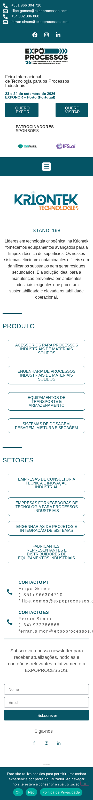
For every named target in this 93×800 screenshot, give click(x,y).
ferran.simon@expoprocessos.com (39, 21)
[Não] (84, 783)
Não (31, 792)
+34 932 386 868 (25, 16)
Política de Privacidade (61, 792)
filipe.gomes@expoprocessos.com (39, 11)
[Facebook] (35, 35)
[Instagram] (46, 35)
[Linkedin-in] (58, 35)
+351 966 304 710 (26, 5)
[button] (46, 166)
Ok (18, 792)
